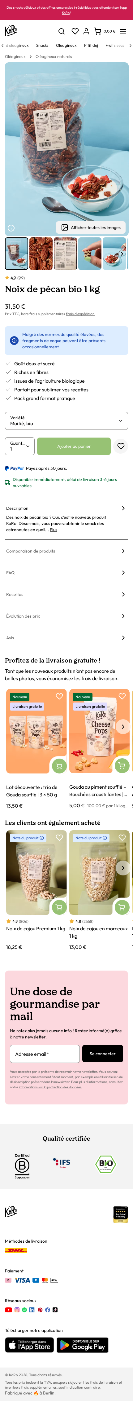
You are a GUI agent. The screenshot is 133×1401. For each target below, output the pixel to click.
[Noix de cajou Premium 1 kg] (36, 890)
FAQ (10, 572)
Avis (10, 638)
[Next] (130, 45)
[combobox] (64, 423)
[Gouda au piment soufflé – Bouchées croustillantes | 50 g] (99, 749)
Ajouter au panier (74, 446)
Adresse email (32, 1054)
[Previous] (2, 45)
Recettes (14, 594)
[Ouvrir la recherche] (61, 31)
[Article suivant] (122, 253)
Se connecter (103, 1053)
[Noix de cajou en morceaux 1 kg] (99, 890)
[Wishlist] (75, 31)
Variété (17, 418)
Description (17, 508)
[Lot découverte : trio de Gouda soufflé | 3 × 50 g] (36, 749)
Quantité (18, 443)
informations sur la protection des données (50, 1087)
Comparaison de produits (30, 551)
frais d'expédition (80, 313)
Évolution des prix (23, 616)
